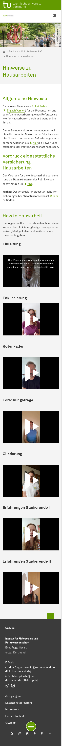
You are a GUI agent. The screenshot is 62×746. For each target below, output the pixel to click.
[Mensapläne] (27, 734)
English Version (16, 110)
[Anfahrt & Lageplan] (34, 734)
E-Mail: (9, 662)
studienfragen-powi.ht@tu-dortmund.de (30, 667)
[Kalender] (20, 734)
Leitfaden (41, 106)
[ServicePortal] (42, 734)
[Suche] (12, 734)
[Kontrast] (54, 16)
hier (35, 142)
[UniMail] (50, 734)
